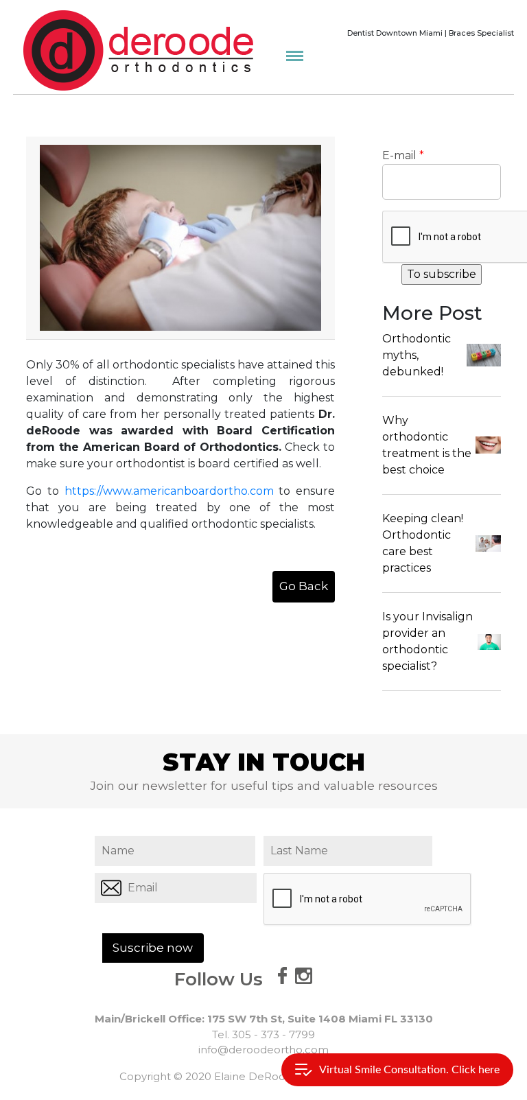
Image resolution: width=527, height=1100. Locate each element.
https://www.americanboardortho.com (169, 491)
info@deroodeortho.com (263, 1049)
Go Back (303, 586)
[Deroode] (138, 50)
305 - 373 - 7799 (273, 1034)
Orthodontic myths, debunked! (416, 355)
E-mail (403, 155)
